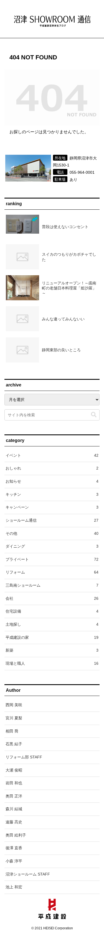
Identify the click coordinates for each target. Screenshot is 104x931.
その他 (52, 533)
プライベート (52, 559)
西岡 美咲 (14, 705)
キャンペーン (52, 507)
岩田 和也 (14, 783)
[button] (94, 415)
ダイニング (52, 546)
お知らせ (52, 481)
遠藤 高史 (14, 822)
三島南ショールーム (52, 585)
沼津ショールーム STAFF (28, 874)
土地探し (52, 624)
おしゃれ (52, 468)
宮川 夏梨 (14, 718)
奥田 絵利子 (16, 835)
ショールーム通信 (52, 520)
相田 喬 (12, 731)
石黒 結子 (14, 744)
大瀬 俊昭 (14, 770)
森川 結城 (14, 809)
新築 (52, 650)
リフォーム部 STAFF (24, 757)
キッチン (52, 494)
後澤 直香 (14, 848)
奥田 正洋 (14, 796)
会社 (52, 598)
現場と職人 (52, 663)
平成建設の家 (52, 637)
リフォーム (52, 572)
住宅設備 (52, 611)
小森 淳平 (14, 861)
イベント (52, 455)
